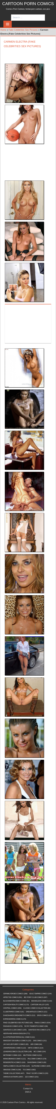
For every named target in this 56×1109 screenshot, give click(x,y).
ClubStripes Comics (13, 1012)
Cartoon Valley (40, 1005)
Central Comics (12, 1008)
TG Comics (29, 1070)
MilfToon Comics (32, 1055)
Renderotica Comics (14, 1062)
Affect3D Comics (12, 997)
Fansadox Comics (13, 1026)
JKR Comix (36, 1044)
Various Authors (13, 1077)
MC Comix (40, 1052)
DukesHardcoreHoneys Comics (19, 1015)
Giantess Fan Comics (39, 1030)
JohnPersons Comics (14, 1048)
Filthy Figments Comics (36, 1026)
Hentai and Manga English (16, 1033)
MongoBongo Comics (14, 1059)
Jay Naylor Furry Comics (16, 1044)
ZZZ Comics (32, 1077)
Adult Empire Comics (40, 994)
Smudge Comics (12, 1070)
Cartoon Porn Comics (28, 3)
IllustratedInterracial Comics (19, 1037)
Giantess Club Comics (15, 1030)
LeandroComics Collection (17, 1052)
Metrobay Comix (12, 1055)
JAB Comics (40, 1041)
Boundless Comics (41, 1001)
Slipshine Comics (41, 1066)
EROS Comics (44, 1015)
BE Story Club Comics (35, 997)
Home (3, 30)
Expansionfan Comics (14, 1019)
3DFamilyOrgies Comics (15, 994)
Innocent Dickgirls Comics (17, 1041)
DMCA (28, 1092)
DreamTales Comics (36, 1012)
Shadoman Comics (36, 1062)
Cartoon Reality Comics (16, 1005)
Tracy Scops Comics (37, 1073)
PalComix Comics (37, 1059)
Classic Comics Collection (36, 1008)
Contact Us (28, 1088)
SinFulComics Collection (16, 1066)
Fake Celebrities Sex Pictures (23, 30)
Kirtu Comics (35, 1048)
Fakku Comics (43, 1023)
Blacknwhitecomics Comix (16, 1001)
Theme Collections (13, 1073)
